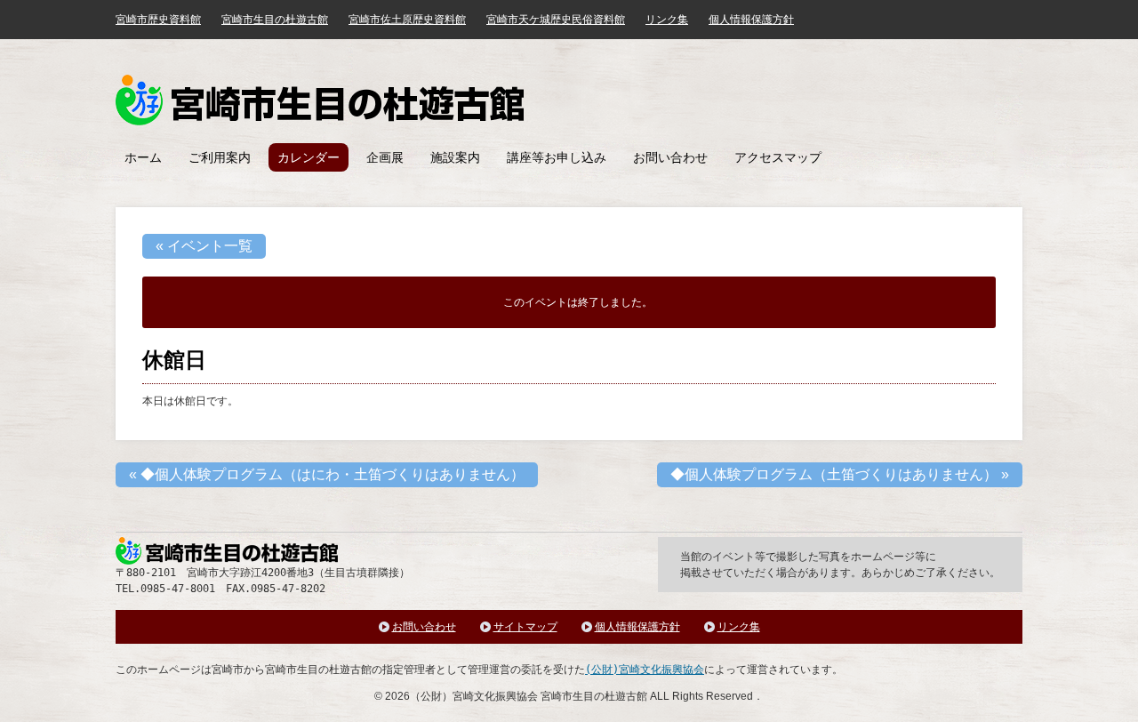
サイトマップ (525, 627)
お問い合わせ (670, 157)
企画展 (385, 157)
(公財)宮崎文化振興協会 (644, 669)
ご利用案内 (219, 157)
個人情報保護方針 (751, 19)
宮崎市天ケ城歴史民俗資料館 (555, 19)
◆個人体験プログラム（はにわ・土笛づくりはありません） (327, 474)
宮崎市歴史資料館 (158, 19)
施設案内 (455, 157)
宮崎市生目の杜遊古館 (274, 19)
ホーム (143, 157)
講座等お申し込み (556, 157)
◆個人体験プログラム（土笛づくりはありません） (839, 474)
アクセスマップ (777, 157)
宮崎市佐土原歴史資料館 (407, 19)
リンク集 (666, 19)
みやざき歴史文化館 (320, 100)
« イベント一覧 (204, 245)
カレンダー (308, 157)
